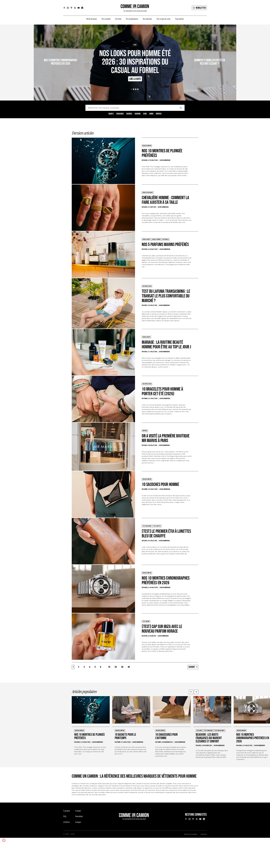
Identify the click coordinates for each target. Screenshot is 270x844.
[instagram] (68, 8)
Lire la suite (75, 69)
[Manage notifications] (3, 840)
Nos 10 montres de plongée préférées (162, 153)
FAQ (64, 816)
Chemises (129, 114)
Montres (159, 114)
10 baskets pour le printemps (125, 736)
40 (129, 666)
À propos (66, 810)
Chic (189, 54)
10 (109, 666)
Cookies (204, 834)
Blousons (138, 114)
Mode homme (91, 18)
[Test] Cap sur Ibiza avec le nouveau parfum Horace (162, 629)
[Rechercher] (181, 108)
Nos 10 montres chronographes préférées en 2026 (60, 62)
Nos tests (118, 18)
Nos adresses (147, 18)
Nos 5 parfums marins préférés (165, 244)
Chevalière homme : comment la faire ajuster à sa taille (165, 200)
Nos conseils (105, 18)
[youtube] (79, 8)
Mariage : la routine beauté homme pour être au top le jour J (166, 345)
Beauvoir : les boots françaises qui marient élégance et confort (209, 738)
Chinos (151, 114)
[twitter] (75, 8)
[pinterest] (71, 8)
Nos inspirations (132, 18)
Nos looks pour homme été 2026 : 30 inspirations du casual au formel (135, 62)
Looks (135, 45)
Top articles (179, 18)
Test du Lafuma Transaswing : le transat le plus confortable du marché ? (166, 296)
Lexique (78, 822)
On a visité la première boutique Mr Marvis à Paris (166, 438)
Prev (191, 692)
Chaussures (120, 114)
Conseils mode (196, 54)
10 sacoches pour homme (160, 484)
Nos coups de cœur (164, 18)
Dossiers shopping (77, 54)
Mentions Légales (190, 834)
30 (122, 666)
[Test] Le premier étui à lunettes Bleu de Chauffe (166, 534)
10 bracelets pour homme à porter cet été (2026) (162, 391)
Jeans (145, 114)
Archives (66, 822)
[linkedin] (82, 8)
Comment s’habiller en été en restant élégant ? (209, 62)
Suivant (191, 666)
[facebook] (64, 8)
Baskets (111, 114)
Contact (78, 810)
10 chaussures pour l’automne (166, 736)
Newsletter (201, 7)
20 (116, 666)
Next (196, 692)
